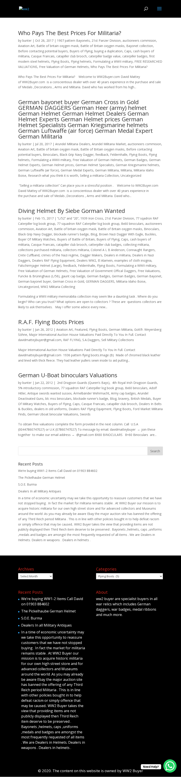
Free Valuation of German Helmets (64, 67)
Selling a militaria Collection (99, 175)
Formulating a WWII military (113, 61)
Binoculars (50, 154)
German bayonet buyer (34, 281)
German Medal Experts (77, 170)
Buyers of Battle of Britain (76, 239)
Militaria (126, 170)
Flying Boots (60, 61)
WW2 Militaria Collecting (58, 287)
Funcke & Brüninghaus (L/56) (39, 276)
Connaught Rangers (140, 250)
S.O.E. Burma (27, 484)
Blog (93, 234)
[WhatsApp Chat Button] (170, 766)
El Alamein (105, 260)
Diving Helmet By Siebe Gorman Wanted (71, 211)
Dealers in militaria (117, 255)
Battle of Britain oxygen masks (102, 46)
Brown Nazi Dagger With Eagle (121, 234)
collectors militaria (76, 250)
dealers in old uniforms (50, 409)
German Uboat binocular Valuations (52, 414)
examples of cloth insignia (132, 260)
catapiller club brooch (71, 56)
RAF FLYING (72, 340)
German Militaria (107, 170)
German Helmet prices (58, 165)
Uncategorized (131, 175)
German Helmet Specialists (94, 165)
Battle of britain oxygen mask (57, 46)
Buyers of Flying (81, 51)
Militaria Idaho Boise (130, 281)
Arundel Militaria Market (109, 144)
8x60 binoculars (132, 223)
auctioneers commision (139, 40)
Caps (127, 51)
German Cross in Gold (68, 281)
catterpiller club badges (105, 244)
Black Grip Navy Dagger (77, 154)
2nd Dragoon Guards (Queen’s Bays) (82, 383)
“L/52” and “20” (68, 218)
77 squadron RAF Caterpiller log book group (88, 223)
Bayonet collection (139, 46)
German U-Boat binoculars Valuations (67, 375)
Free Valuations (149, 271)
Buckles (150, 234)
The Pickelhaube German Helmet (41, 477)
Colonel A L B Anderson (108, 250)
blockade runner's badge (71, 234)
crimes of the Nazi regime (59, 255)
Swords (85, 414)
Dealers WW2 (86, 260)
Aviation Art (26, 46)
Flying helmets (81, 61)
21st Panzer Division (106, 40)
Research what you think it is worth (53, 175)
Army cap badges (123, 393)
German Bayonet (149, 276)
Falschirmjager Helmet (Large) (39, 265)
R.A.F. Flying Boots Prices (51, 322)
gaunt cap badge (73, 276)
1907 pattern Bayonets (73, 40)
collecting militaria (136, 244)
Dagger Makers (91, 255)
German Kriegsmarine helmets (137, 165)
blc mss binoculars (58, 398)
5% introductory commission (38, 388)
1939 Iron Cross (91, 218)
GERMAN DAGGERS (100, 281)
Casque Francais (43, 56)
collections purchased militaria (39, 250)
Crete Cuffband (29, 255)
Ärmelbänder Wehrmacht (91, 393)
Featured (81, 329)
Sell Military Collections (117, 340)
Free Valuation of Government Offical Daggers (103, 271)
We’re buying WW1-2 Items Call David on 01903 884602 (57, 471)
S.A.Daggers (91, 340)
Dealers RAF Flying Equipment (53, 260)
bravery (123, 398)
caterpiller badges (134, 56)
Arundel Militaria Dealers (72, 144)
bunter (27, 40)
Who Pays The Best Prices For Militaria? (69, 33)
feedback (101, 154)
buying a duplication (108, 51)
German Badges (135, 160)
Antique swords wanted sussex (49, 393)
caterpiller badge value (105, 56)
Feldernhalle (118, 154)
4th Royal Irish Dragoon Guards (134, 383)
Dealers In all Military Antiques (39, 491)
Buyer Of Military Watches (36, 239)
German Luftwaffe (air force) (38, 170)
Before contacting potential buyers (43, 51)
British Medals (141, 398)
